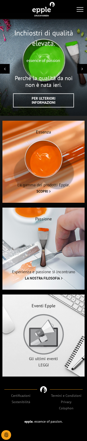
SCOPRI (42, 191)
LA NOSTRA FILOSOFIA (42, 278)
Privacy (66, 402)
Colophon (66, 408)
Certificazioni (20, 395)
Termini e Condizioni (66, 395)
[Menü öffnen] (80, 9)
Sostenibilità (21, 402)
